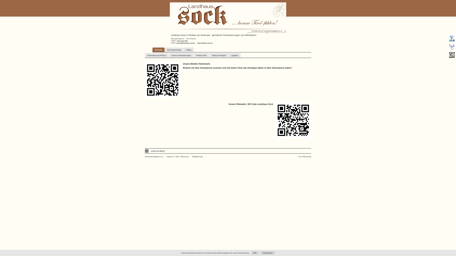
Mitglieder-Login (197, 156)
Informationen (267, 253)
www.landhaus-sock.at (205, 43)
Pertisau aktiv (201, 55)
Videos (188, 49)
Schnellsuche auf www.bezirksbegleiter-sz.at (267, 31)
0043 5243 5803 (182, 41)
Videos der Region (219, 55)
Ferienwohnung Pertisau (156, 55)
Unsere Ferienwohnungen (181, 55)
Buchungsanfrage (174, 49)
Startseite (158, 49)
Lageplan (234, 55)
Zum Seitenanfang (305, 156)
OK (255, 253)
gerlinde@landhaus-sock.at (185, 43)
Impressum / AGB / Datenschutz (177, 156)
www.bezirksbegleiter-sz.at (154, 156)
